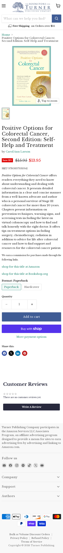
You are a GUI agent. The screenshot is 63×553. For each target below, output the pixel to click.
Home (6, 34)
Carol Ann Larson (18, 151)
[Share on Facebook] (4, 353)
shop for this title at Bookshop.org (25, 273)
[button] (31, 407)
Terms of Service (31, 541)
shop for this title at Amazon (21, 266)
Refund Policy (40, 538)
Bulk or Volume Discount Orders (29, 534)
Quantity (7, 296)
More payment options (31, 336)
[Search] (56, 19)
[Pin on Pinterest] (24, 353)
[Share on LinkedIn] (17, 353)
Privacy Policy (19, 538)
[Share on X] (11, 353)
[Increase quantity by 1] (32, 304)
